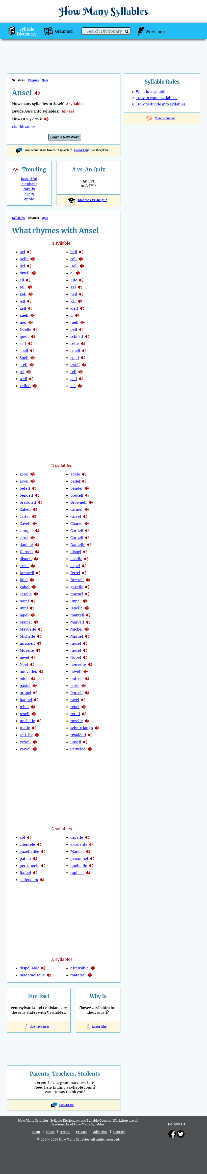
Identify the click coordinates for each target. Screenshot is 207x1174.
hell (73, 294)
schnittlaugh (81, 728)
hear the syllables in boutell (87, 495)
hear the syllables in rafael (35, 872)
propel (25, 692)
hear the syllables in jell (29, 301)
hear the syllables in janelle (87, 608)
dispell (26, 559)
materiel (78, 975)
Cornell (76, 537)
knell (24, 315)
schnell (76, 336)
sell (23, 343)
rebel (24, 707)
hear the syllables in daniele (37, 544)
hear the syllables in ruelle (34, 727)
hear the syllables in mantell (88, 615)
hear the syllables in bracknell (40, 502)
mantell (77, 615)
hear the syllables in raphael (88, 872)
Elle (73, 280)
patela (25, 858)
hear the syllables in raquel (36, 699)
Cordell (76, 530)
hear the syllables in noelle (35, 329)
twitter (181, 1134)
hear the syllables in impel (85, 601)
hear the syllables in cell (81, 259)
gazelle (76, 587)
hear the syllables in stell (32, 364)
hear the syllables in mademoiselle (49, 975)
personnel (79, 858)
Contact (119, 1132)
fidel (24, 580)
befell (25, 488)
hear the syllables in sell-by (37, 735)
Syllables (18, 218)
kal (73, 301)
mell (74, 322)
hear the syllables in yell (81, 378)
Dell (74, 266)
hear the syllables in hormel (87, 594)
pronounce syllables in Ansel (46, 119)
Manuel (77, 851)
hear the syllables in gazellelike (43, 851)
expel (75, 566)
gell (23, 294)
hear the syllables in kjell (82, 308)
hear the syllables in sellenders (42, 879)
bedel (75, 481)
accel (24, 474)
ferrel (75, 573)
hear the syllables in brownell (91, 502)
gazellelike (29, 851)
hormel (76, 594)
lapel (24, 615)
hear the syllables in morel (85, 643)
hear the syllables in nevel (33, 657)
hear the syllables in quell (33, 336)
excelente (78, 844)
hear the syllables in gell (31, 294)
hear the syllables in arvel (33, 481)
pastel (25, 685)
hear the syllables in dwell (34, 273)
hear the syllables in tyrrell (35, 742)
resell (25, 714)
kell (23, 308)
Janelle (76, 608)
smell (75, 350)
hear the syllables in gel (80, 287)
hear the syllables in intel (32, 608)
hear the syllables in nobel (85, 657)
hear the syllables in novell (86, 671)
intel (24, 608)
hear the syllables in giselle (36, 594)
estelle (76, 559)
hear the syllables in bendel (87, 488)
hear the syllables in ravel (83, 699)
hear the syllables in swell (84, 364)
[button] (127, 31)
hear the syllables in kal (80, 301)
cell (73, 259)
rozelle (76, 721)
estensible (79, 968)
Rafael (25, 872)
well (23, 379)
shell (24, 350)
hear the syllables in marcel (36, 622)
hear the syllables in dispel (85, 551)
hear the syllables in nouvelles (41, 671)
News (50, 1132)
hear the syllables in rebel (33, 706)
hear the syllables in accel (33, 474)
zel (73, 386)
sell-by (26, 735)
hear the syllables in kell (30, 308)
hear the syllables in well (31, 378)
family (29, 189)
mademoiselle (32, 975)
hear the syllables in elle (81, 280)
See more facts (38, 1027)
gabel (25, 587)
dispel (75, 551)
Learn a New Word (65, 137)
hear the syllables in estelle (86, 558)
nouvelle (78, 664)
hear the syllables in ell (28, 280)
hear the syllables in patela (35, 858)
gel (73, 287)
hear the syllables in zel (80, 385)
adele (75, 474)
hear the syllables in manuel (88, 851)
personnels (29, 865)
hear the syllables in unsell (85, 742)
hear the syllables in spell (83, 357)
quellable (78, 865)
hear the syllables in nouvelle (90, 664)
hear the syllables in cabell (35, 509)
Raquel (26, 700)
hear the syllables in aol (29, 837)
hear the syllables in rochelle (39, 720)
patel (75, 685)
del (22, 266)
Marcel (26, 622)
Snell (24, 357)
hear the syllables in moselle (38, 650)
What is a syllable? (152, 91)
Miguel (76, 636)
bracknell (28, 502)
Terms (65, 1132)
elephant (29, 184)
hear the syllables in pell (81, 329)
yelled (25, 386)
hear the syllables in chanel (87, 523)
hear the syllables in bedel (84, 481)
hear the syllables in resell (34, 713)
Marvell (77, 622)
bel (22, 252)
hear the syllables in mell (83, 322)
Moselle (27, 650)
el (72, 273)
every (29, 194)
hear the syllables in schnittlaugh (97, 727)
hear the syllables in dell (82, 266)
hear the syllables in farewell (38, 572)
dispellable (29, 968)
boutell (76, 495)
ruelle (25, 728)
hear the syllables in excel (33, 565)
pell (73, 329)
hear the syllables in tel (29, 371)
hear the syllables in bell (81, 251)
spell (74, 357)
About (36, 1132)
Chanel (76, 523)
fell (23, 287)
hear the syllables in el (78, 273)
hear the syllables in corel (33, 537)
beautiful (29, 179)
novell (76, 671)
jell (22, 301)
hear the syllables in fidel (32, 579)
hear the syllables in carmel (87, 509)
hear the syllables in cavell (35, 523)
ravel (74, 700)
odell (24, 678)
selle (74, 343)
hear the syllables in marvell (88, 622)
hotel (24, 601)
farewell (27, 573)
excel (24, 566)
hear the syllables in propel (35, 692)
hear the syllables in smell (84, 350)
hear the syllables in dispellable (43, 968)
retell (75, 714)
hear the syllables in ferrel (84, 572)
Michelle (27, 636)
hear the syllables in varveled (90, 749)
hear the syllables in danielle (89, 544)
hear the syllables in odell (33, 678)
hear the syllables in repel (84, 706)
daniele (26, 544)
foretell (77, 580)
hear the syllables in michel (87, 629)
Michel (76, 629)
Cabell (25, 509)
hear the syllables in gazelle (87, 587)
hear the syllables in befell (34, 488)
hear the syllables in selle (83, 343)
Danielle (77, 544)
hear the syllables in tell (81, 371)
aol (22, 837)
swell (75, 364)
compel (26, 530)
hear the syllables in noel (32, 664)
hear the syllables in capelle (87, 837)
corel (24, 537)
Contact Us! (66, 1105)
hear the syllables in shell (32, 350)
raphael (77, 872)
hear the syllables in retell (84, 713)
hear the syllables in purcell (87, 692)
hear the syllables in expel (84, 565)
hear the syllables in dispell (36, 558)
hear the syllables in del (29, 266)
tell (73, 372)
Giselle (26, 594)
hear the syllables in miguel (87, 636)
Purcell (76, 692)
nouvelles (28, 671)
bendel (76, 488)
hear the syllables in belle (33, 259)
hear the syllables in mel (31, 322)
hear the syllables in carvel (85, 516)
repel (75, 707)
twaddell (78, 735)
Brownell (78, 502)
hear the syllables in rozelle (87, 720)
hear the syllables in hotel (33, 601)
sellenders (29, 879)
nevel (24, 657)
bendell (26, 495)
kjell (74, 308)
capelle (76, 837)
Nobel (75, 657)
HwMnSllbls (103, 11)
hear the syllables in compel (37, 530)
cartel (25, 516)
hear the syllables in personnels (43, 865)
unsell (75, 742)
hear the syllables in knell (33, 315)
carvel (75, 516)
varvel (25, 749)
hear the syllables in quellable (91, 865)
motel (75, 650)
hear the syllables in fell (30, 287)
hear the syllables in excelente (91, 844)
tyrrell (25, 742)
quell (24, 336)
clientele (27, 844)
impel (75, 601)
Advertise (100, 1132)
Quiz (45, 80)
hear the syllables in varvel (35, 749)
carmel (76, 509)
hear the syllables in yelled (35, 385)
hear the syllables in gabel (34, 587)
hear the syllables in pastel (35, 685)
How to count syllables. (156, 98)
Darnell (26, 551)
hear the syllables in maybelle (40, 629)
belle (24, 259)
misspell (27, 643)
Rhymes (33, 80)
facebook (172, 1134)
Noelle (25, 329)
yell (73, 379)
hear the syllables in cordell (87, 530)
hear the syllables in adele (84, 474)
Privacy (81, 1132)
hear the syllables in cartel (34, 516)
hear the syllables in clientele (39, 844)
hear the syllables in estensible (93, 968)
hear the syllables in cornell (87, 537)
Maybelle (28, 629)
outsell (76, 678)
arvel (24, 481)
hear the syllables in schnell (87, 336)
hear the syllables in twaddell (90, 735)
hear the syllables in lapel (33, 615)
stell (24, 364)
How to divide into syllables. (161, 104)
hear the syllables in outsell (87, 678)
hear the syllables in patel (84, 685)
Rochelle (27, 721)
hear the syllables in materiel (90, 975)
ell (22, 280)
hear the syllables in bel (29, 251)
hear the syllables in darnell (37, 551)
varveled (78, 749)
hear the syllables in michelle (39, 636)
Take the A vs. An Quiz (92, 200)
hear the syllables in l (77, 315)
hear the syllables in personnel (92, 858)
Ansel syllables (37, 92)
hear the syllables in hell (81, 294)
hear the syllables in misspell (39, 643)
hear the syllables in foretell (88, 579)
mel (23, 322)
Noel (24, 664)
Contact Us (81, 150)
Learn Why (98, 1027)
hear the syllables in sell (30, 343)
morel (75, 643)
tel (22, 372)
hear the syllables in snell (33, 357)
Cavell (25, 523)
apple (29, 199)
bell (73, 252)
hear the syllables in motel (85, 650)
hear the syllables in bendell (37, 495)
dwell (25, 273)
